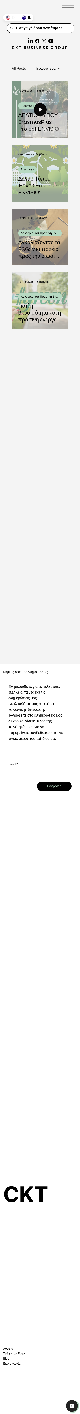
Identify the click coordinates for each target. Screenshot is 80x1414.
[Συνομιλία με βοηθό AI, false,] (72, 1406)
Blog (6, 1358)
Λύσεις (8, 1348)
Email (13, 764)
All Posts (19, 68)
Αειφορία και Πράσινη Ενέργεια (41, 233)
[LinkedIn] (30, 41)
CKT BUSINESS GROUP (40, 47)
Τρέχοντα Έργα (14, 1353)
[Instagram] (44, 41)
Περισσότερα (45, 68)
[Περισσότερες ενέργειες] (61, 90)
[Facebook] (37, 41)
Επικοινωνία (12, 1363)
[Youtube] (51, 41)
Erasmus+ (27, 106)
